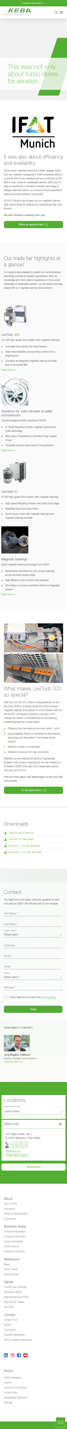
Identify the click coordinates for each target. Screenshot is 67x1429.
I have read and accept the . (33, 997)
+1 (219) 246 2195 (18, 1142)
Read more (7, 370)
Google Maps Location (16, 1155)
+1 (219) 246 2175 (18, 1146)
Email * (8, 966)
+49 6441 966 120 (13, 1062)
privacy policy (48, 997)
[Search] (56, 12)
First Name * (10, 913)
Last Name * (11, 924)
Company (9, 945)
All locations (34, 1167)
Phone (7, 956)
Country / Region (10, 930)
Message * (9, 987)
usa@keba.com (13, 1151)
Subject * (7, 973)
